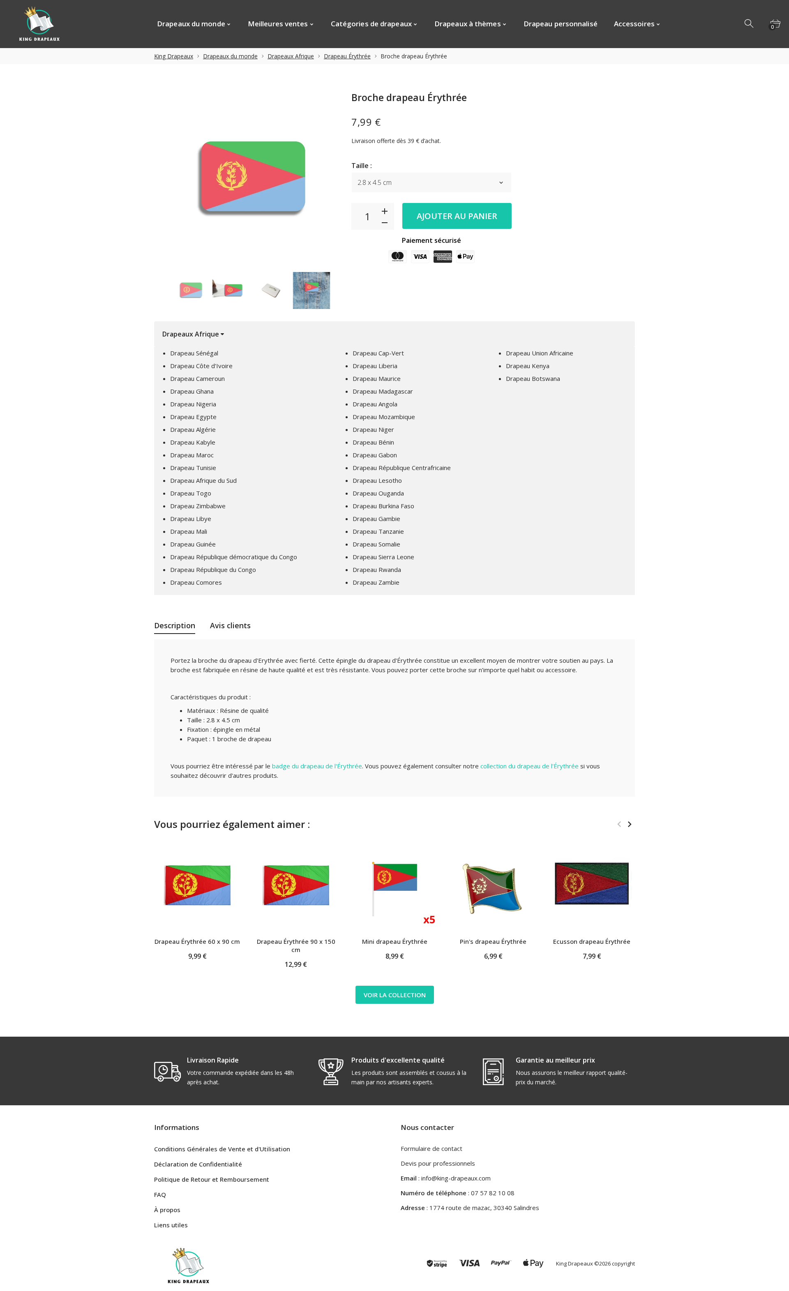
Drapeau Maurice (377, 378)
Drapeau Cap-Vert (378, 353)
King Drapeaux (173, 56)
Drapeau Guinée (193, 544)
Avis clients (230, 625)
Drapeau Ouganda (378, 493)
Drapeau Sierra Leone (383, 557)
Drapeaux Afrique (291, 56)
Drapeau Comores (196, 582)
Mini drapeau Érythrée (394, 941)
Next (629, 824)
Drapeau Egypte (193, 417)
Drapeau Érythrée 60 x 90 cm (197, 941)
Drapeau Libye (190, 518)
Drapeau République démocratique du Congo (233, 557)
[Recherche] (749, 23)
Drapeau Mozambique (384, 417)
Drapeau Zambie (376, 582)
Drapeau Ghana (192, 391)
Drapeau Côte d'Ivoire (201, 366)
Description (174, 625)
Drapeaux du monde (230, 56)
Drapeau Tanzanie (378, 531)
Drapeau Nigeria (193, 404)
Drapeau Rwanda (377, 569)
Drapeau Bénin (373, 442)
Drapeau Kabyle (192, 442)
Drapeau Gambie (376, 518)
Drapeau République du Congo (213, 569)
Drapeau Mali (188, 531)
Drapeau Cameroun (197, 378)
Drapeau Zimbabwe (198, 506)
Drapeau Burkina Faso (383, 506)
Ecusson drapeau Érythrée (591, 941)
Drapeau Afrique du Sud (203, 480)
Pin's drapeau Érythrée (493, 941)
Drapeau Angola (375, 404)
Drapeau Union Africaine (539, 353)
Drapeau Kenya (527, 366)
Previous (619, 824)
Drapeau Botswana (533, 378)
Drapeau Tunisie (193, 467)
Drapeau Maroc (192, 455)
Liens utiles (171, 1225)
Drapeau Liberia (375, 366)
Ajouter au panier (457, 215)
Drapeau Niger (373, 429)
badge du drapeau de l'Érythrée (317, 766)
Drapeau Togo (190, 493)
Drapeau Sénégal (194, 353)
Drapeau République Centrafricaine (402, 467)
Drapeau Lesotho (377, 480)
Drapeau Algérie (193, 429)
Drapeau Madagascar (383, 391)
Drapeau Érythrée (347, 56)
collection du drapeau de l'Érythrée (529, 766)
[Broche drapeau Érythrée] (191, 290)
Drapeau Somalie (376, 544)
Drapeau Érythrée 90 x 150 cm (296, 945)
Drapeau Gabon (375, 455)
